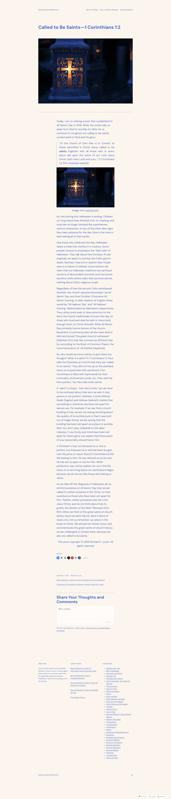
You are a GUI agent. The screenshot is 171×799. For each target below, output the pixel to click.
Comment (108, 622)
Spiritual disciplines (113, 745)
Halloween (80, 584)
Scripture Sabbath (113, 740)
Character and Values (114, 673)
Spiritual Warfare (126, 10)
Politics (108, 730)
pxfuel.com (92, 210)
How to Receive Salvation (109, 10)
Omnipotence (111, 722)
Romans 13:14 (94, 584)
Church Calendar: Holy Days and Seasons (91, 580)
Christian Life (73, 580)
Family (108, 694)
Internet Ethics (111, 709)
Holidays (109, 707)
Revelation (110, 735)
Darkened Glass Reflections (48, 10)
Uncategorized (111, 755)
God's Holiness (111, 697)
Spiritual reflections (113, 748)
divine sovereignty (113, 691)
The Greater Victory (77, 697)
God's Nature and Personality (117, 704)
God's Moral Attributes (114, 702)
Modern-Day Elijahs (113, 720)
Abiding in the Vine (113, 668)
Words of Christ (112, 758)
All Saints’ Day (72, 584)
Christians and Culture (114, 679)
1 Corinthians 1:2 (62, 584)
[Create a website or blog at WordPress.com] (132, 775)
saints (101, 584)
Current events (111, 686)
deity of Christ (111, 689)
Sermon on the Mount (114, 743)
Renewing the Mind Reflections (117, 732)
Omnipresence (111, 725)
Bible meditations (62, 580)
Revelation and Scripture (115, 737)
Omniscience (111, 727)
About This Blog (92, 10)
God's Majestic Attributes (115, 699)
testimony (110, 753)
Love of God (110, 712)
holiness (87, 584)
